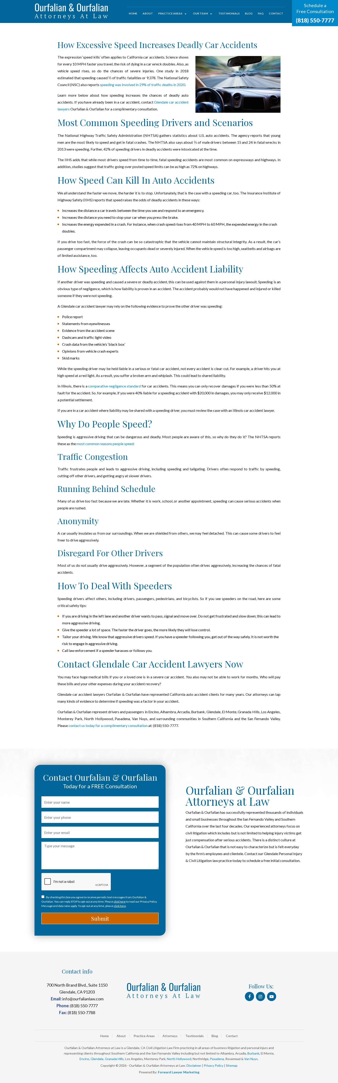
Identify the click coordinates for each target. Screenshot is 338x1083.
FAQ (261, 13)
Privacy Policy (213, 1065)
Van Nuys (251, 1059)
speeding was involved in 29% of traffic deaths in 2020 (142, 84)
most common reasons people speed (105, 443)
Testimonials (229, 13)
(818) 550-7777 (315, 20)
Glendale (97, 1059)
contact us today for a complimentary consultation (108, 725)
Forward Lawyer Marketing (178, 1072)
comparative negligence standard (114, 386)
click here (120, 901)
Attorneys (170, 1036)
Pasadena (217, 1059)
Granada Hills (114, 1059)
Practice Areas (170, 13)
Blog (248, 13)
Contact (276, 13)
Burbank (253, 1053)
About (148, 13)
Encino (84, 1059)
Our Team (200, 13)
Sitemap (232, 1065)
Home (133, 13)
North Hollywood (179, 1059)
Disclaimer (193, 1065)
